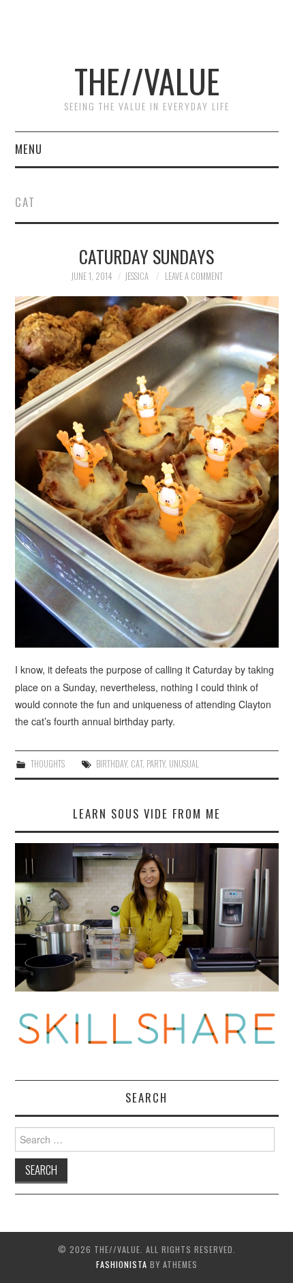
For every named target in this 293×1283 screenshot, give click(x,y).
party (155, 763)
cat (136, 763)
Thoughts (48, 763)
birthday (111, 763)
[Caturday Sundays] (147, 472)
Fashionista (121, 1264)
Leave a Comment (194, 276)
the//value (146, 81)
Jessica (137, 276)
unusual (184, 763)
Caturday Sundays (146, 256)
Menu (28, 148)
